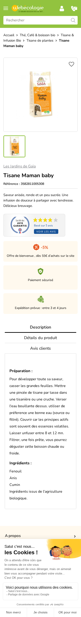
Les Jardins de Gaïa (19, 166)
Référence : (11, 184)
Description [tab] (40, 327)
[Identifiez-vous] (62, 8)
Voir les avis (46, 231)
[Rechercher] (73, 20)
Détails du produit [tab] (40, 337)
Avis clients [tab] (40, 348)
